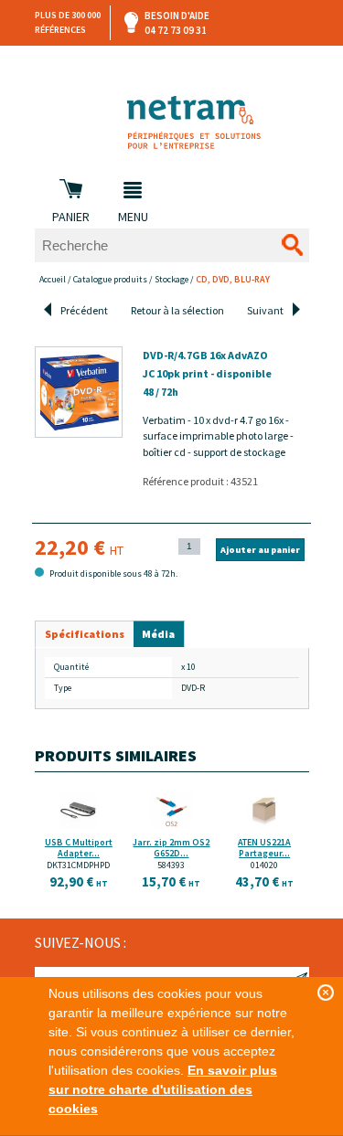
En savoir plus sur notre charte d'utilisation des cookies (162, 1089)
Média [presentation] (158, 634)
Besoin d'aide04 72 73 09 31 (177, 23)
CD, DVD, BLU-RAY (233, 279)
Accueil (52, 279)
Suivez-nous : (80, 942)
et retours (174, 63)
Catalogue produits (110, 279)
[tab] (84, 634)
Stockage (171, 279)
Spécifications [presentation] (84, 634)
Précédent (84, 310)
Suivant (265, 310)
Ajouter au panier (260, 550)
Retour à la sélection (177, 310)
